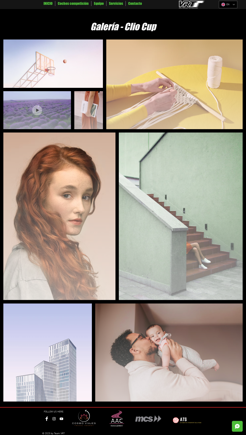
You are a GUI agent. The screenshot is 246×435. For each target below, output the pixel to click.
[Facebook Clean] (47, 419)
